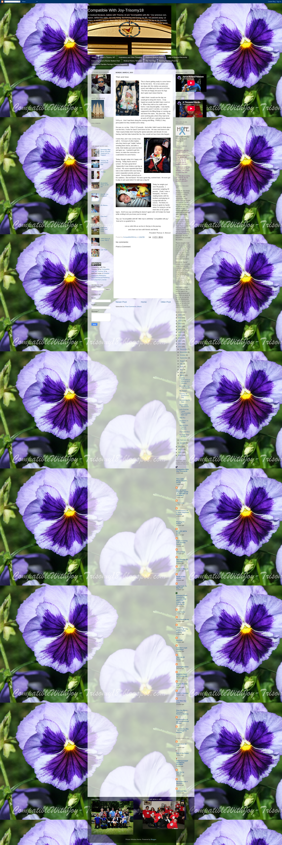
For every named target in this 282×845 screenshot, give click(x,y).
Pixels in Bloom (182, 569)
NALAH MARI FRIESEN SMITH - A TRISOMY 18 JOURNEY (182, 492)
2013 (180, 449)
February (183, 440)
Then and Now (184, 432)
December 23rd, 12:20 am (104, 184)
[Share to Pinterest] (162, 237)
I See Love (180, 503)
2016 (180, 344)
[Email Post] (149, 237)
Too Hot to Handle (180, 773)
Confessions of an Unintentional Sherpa (182, 721)
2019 (180, 335)
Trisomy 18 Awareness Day (104, 162)
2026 (180, 315)
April (181, 372)
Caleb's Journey (182, 693)
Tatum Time (180, 552)
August (182, 361)
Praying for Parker (180, 522)
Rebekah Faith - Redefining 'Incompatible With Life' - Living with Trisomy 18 (182, 600)
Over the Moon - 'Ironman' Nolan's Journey (182, 712)
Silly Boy (182, 418)
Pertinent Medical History (155, 57)
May (181, 369)
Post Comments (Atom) (133, 306)
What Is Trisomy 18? (107, 57)
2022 (180, 326)
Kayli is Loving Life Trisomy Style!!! (181, 542)
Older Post (166, 302)
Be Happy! (183, 391)
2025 (180, 318)
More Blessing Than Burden (184, 387)
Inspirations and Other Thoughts (130, 57)
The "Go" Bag (150, 61)
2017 (180, 341)
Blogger (153, 839)
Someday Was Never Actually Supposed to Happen (105, 152)
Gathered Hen (181, 791)
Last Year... (104, 250)
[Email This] (153, 237)
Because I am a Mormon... (182, 782)
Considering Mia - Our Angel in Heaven (182, 730)
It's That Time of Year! (184, 435)
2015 (180, 347)
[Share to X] (158, 237)
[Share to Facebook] (160, 237)
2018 (180, 338)
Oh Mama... (104, 205)
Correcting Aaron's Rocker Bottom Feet (105, 61)
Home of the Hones (180, 577)
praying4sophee (182, 667)
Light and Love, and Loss (103, 229)
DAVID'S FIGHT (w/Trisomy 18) (181, 675)
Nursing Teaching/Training (168, 61)
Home (94, 57)
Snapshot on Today (183, 421)
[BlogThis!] (156, 237)
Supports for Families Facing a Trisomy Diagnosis (109, 64)
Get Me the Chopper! (104, 195)
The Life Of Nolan (180, 658)
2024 (180, 321)
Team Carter (180, 612)
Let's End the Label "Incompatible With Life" (185, 412)
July (181, 364)
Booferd (179, 640)
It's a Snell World (182, 619)
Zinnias (103, 172)
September (184, 358)
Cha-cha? (103, 216)
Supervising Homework (184, 405)
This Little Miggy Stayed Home (181, 480)
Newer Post (121, 302)
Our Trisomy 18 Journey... (182, 560)
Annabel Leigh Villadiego (181, 648)
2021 (180, 329)
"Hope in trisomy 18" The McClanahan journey (182, 629)
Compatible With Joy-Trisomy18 (116, 10)
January (183, 443)
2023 (180, 323)
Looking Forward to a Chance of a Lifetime (184, 380)
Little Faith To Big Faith (181, 587)
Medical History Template (133, 61)
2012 (180, 452)
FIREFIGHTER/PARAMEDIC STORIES (182, 762)
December (184, 349)
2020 (180, 332)
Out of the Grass (182, 753)
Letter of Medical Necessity (177, 57)
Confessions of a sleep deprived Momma (182, 512)
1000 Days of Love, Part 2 (105, 239)
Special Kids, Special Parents (183, 427)
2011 (180, 455)
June (182, 366)
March (182, 375)
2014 (180, 446)
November (184, 352)
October (183, 355)
